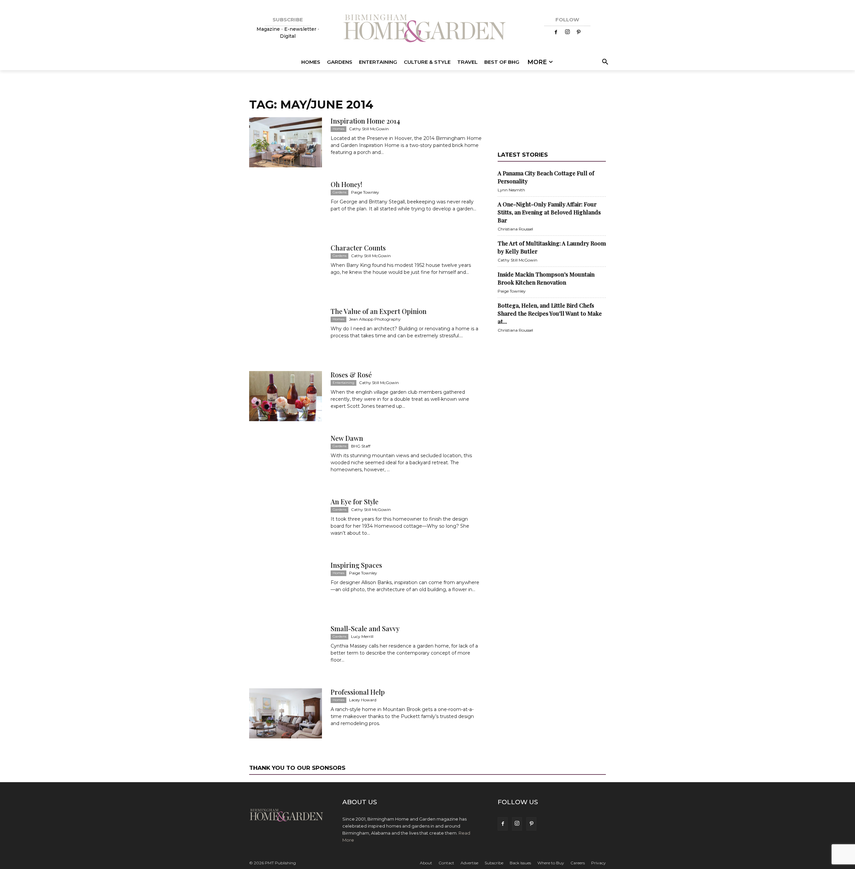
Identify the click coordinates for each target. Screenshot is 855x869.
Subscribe (494, 862)
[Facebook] (556, 32)
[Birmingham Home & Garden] (427, 29)
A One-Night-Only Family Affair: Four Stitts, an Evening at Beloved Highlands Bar (549, 212)
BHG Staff (360, 446)
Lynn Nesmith (511, 189)
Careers (577, 862)
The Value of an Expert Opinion (378, 311)
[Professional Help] (285, 713)
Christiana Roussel (515, 228)
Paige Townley (365, 192)
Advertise (469, 862)
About (426, 862)
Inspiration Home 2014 (365, 120)
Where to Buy (550, 862)
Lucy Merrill (362, 636)
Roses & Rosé (351, 374)
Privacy (598, 862)
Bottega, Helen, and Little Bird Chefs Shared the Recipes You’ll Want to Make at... (550, 313)
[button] (604, 62)
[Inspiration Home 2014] (285, 142)
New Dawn (347, 438)
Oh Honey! (346, 184)
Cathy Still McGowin (369, 128)
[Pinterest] (579, 32)
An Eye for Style (354, 501)
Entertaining (343, 382)
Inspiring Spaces (356, 564)
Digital (288, 36)
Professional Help (358, 691)
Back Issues (520, 862)
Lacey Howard (362, 699)
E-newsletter (300, 29)
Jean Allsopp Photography (375, 319)
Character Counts (358, 247)
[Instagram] (567, 32)
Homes (338, 129)
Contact (446, 862)
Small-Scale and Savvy (365, 628)
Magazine (268, 29)
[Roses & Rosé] (285, 396)
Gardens (339, 192)
